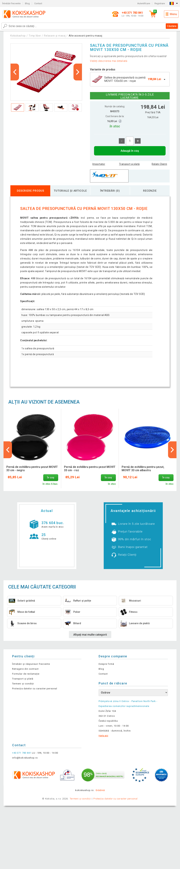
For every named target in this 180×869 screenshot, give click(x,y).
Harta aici (103, 735)
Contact (38, 3)
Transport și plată (129, 164)
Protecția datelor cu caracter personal (34, 688)
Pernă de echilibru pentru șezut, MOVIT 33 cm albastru (143, 468)
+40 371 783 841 (21, 753)
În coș (50, 477)
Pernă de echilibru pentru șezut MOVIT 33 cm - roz (89, 468)
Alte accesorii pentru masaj (85, 35)
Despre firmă (106, 664)
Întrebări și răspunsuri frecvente (31, 664)
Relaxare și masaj (55, 35)
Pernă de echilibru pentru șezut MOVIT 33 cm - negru (32, 468)
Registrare (160, 3)
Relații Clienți (159, 164)
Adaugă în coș (130, 150)
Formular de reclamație (25, 673)
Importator (98, 164)
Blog (27, 3)
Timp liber (35, 35)
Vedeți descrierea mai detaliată (108, 61)
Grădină (100, 790)
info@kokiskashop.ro (25, 757)
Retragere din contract (25, 669)
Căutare (171, 26)
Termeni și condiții (23, 683)
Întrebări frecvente (11, 3)
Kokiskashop (18, 35)
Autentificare (143, 3)
